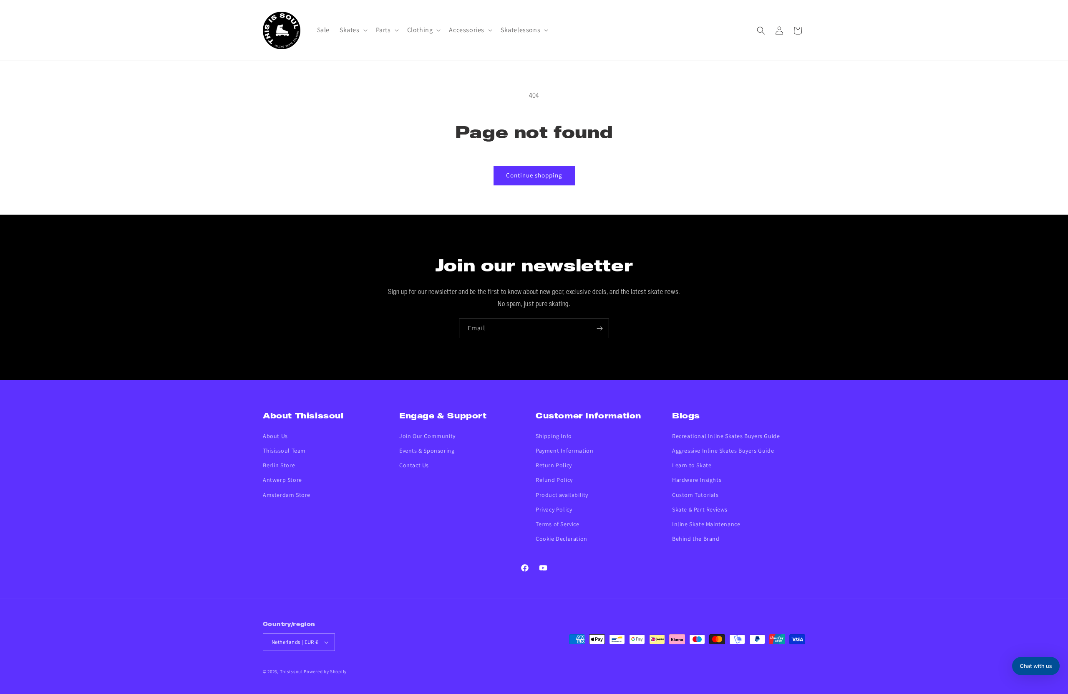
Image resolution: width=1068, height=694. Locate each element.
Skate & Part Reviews (700, 509)
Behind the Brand (696, 538)
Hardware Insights (696, 480)
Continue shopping (534, 175)
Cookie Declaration (561, 538)
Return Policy (554, 465)
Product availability (562, 495)
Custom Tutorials (695, 495)
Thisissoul (291, 671)
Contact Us (414, 465)
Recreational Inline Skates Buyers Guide (726, 436)
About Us (275, 436)
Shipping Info (554, 436)
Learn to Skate (691, 465)
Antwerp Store (282, 480)
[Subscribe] (599, 328)
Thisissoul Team (284, 450)
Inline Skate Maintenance (706, 524)
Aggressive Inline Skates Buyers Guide (723, 450)
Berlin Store (279, 465)
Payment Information (564, 450)
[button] (353, 30)
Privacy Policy (554, 509)
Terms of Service (557, 524)
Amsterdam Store (286, 495)
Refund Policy (554, 480)
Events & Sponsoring (426, 450)
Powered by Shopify (325, 671)
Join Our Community (427, 436)
